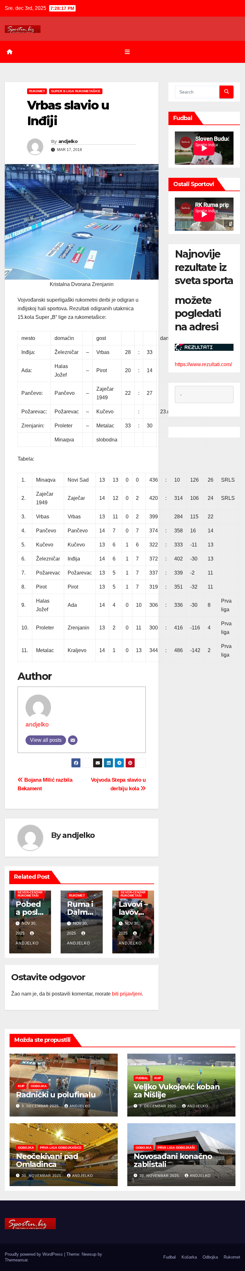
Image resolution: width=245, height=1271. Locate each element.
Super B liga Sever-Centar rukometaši (30, 892)
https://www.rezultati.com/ (203, 364)
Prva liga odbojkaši (176, 1147)
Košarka (189, 1257)
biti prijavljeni (127, 993)
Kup (21, 1086)
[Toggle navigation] (127, 51)
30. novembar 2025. (43, 1175)
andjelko (68, 141)
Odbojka (39, 1086)
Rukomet (37, 91)
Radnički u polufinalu (56, 1094)
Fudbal (142, 1078)
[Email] (73, 740)
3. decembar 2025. (41, 1106)
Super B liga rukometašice (75, 91)
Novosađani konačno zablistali (173, 1160)
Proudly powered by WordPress (34, 1254)
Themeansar (16, 1260)
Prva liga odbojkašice (61, 1147)
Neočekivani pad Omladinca (47, 1160)
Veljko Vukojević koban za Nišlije (177, 1090)
